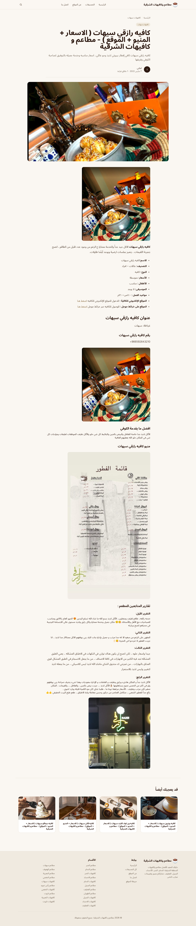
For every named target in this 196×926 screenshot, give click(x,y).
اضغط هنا (82, 300)
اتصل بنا (64, 4)
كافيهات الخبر (90, 873)
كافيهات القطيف (89, 905)
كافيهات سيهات (134, 17)
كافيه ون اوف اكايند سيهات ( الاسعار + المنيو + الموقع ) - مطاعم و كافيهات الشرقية (119, 826)
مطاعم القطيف (90, 889)
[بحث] (20, 4)
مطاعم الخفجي (49, 877)
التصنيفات (90, 4)
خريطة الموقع (131, 881)
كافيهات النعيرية (48, 897)
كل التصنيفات (131, 869)
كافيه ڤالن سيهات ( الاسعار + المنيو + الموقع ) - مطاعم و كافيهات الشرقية (78, 826)
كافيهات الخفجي (48, 889)
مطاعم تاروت (49, 893)
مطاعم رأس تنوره (48, 885)
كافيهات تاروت (49, 901)
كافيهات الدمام (90, 881)
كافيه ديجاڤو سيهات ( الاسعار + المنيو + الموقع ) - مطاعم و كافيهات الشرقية (37, 826)
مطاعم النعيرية (49, 873)
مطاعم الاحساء (90, 877)
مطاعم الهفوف (49, 869)
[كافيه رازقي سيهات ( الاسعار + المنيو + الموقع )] (98, 204)
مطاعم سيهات (49, 865)
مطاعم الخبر (91, 865)
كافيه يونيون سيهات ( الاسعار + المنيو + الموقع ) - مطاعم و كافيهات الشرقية (160, 826)
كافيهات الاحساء (89, 901)
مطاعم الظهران (90, 893)
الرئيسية (102, 4)
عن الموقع (76, 4)
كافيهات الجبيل (89, 897)
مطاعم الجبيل (90, 885)
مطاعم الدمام (90, 869)
